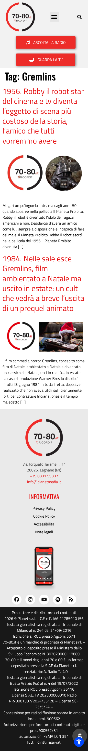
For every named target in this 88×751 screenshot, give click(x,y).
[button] (54, 17)
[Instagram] (30, 599)
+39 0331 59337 (44, 476)
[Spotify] (58, 599)
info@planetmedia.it (44, 482)
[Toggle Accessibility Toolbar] (79, 742)
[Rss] (71, 599)
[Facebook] (17, 599)
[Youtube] (44, 599)
